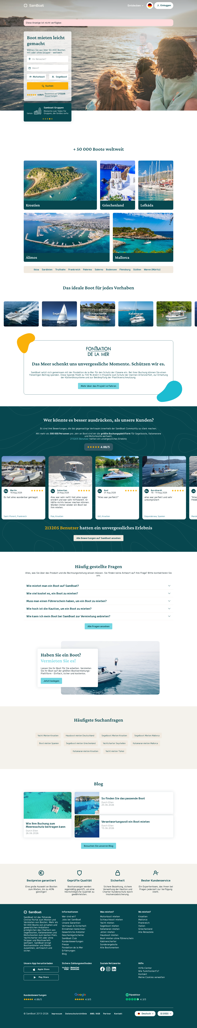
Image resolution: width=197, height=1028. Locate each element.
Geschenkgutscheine (73, 935)
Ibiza (36, 269)
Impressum (57, 1013)
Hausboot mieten (109, 935)
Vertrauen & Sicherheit (74, 926)
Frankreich (74, 269)
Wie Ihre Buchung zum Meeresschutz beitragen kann (45, 825)
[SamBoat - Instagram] (108, 969)
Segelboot (61, 76)
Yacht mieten (107, 922)
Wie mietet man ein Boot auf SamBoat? (52, 586)
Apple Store (43, 969)
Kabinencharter (108, 941)
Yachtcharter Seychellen (114, 743)
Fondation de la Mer (72, 947)
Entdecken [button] (134, 5)
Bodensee (111, 269)
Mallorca (142, 919)
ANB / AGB (95, 1013)
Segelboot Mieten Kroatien (114, 735)
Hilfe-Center (145, 968)
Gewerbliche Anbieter (73, 932)
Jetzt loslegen (51, 680)
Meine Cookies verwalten (151, 977)
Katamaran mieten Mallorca (145, 743)
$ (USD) (164, 1013)
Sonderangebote (108, 944)
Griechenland (145, 929)
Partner (107, 1013)
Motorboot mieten (110, 916)
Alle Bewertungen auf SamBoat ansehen (98, 538)
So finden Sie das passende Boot (123, 798)
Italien (141, 926)
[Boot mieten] (34, 5)
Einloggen (165, 5)
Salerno (99, 269)
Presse (65, 944)
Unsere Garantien (71, 922)
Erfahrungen (68, 950)
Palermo (87, 269)
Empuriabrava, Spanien (154, 516)
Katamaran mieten (110, 929)
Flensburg (125, 269)
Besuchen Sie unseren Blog (98, 845)
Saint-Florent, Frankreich (15, 516)
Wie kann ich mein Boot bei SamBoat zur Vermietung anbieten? (68, 616)
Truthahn (60, 269)
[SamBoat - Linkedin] (114, 969)
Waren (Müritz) (152, 269)
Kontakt (142, 974)
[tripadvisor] (133, 994)
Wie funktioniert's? (148, 971)
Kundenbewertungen (72, 941)
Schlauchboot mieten (111, 919)
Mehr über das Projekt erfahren (98, 385)
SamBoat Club (69, 938)
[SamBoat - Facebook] (102, 969)
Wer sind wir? (69, 916)
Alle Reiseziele (145, 932)
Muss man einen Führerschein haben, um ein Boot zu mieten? (66, 601)
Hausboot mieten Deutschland (80, 735)
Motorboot (39, 76)
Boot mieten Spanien (49, 743)
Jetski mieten (107, 932)
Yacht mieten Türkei (115, 751)
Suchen (49, 85)
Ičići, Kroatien (104, 516)
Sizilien (137, 269)
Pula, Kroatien (57, 516)
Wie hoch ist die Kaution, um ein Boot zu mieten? (59, 608)
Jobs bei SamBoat (71, 919)
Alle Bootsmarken (109, 947)
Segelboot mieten (109, 926)
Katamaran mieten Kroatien (85, 751)
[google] (80, 994)
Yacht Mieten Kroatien (48, 735)
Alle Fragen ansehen (98, 626)
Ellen (35, 830)
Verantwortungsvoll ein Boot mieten (125, 821)
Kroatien (142, 916)
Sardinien (47, 269)
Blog (64, 953)
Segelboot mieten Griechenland (81, 743)
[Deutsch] (149, 5)
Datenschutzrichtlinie (76, 1013)
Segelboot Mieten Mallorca (146, 735)
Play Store (43, 977)
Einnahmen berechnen (73, 929)
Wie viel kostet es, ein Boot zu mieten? (52, 593)
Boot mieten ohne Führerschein (116, 938)
